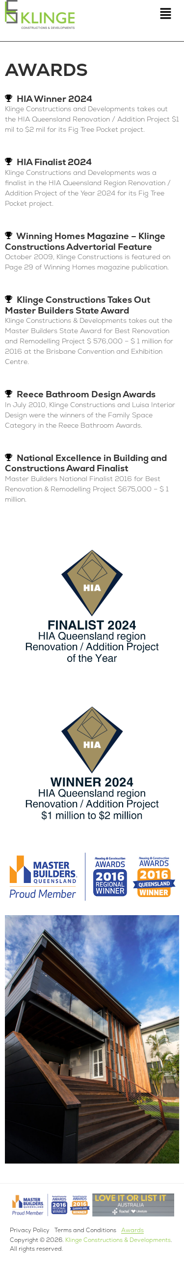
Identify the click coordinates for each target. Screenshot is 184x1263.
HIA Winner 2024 (54, 98)
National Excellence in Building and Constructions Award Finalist (86, 463)
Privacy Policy (30, 1230)
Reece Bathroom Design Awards (86, 394)
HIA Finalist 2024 (54, 162)
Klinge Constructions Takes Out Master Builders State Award (77, 305)
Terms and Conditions (85, 1230)
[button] (165, 14)
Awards (132, 1230)
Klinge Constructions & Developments (118, 1240)
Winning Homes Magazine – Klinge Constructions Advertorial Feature (85, 241)
